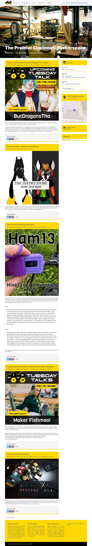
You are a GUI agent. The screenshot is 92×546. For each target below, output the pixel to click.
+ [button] (63, 102)
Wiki (49, 3)
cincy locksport (49, 456)
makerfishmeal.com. (38, 437)
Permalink (16, 138)
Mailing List (24, 3)
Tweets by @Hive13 (66, 139)
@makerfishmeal (27, 437)
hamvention (44, 227)
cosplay (48, 65)
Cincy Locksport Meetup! (33, 503)
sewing (44, 65)
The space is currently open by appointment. (75, 3)
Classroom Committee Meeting (72, 84)
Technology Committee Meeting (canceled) (75, 77)
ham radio (38, 227)
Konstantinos (11, 65)
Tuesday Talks (39, 65)
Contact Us (41, 3)
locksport (38, 456)
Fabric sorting (68, 76)
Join (33, 3)
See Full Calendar (67, 88)
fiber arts (45, 369)
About (16, 3)
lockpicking (43, 456)
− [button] (63, 104)
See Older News (11, 517)
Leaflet (85, 121)
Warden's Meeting (69, 69)
